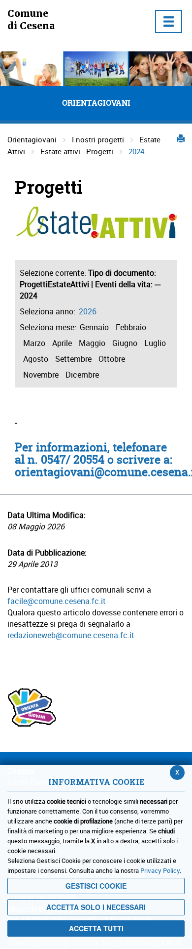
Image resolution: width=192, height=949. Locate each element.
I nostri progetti (98, 139)
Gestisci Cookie (96, 886)
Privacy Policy (160, 870)
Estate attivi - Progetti (76, 151)
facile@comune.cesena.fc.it (56, 601)
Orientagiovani (32, 139)
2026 (87, 311)
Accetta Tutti (96, 928)
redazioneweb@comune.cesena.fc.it (70, 635)
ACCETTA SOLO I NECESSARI (96, 907)
